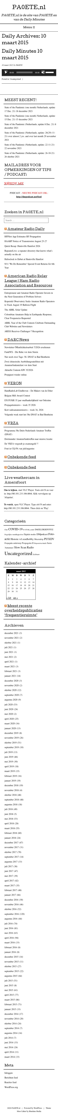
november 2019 (12, 737)
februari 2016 (11, 947)
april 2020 (9, 718)
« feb (8, 597)
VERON (14, 383)
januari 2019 (10, 780)
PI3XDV (49, 539)
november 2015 (12, 961)
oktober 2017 (11, 852)
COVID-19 (15, 529)
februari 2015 (11, 1004)
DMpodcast (42, 534)
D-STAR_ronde (28, 529)
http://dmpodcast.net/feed (29, 196)
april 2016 (9, 937)
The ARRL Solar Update (16, 309)
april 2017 (9, 880)
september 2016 (12, 913)
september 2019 (12, 747)
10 (17, 582)
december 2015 (11, 956)
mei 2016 (9, 932)
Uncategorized (15, 79)
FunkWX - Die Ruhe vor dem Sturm (21, 351)
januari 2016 (10, 952)
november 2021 (12, 637)
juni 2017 (9, 871)
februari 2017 (11, 890)
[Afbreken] (43, 72)
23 (13, 588)
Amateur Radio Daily (26, 229)
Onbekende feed (21, 457)
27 (29, 588)
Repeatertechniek (40, 543)
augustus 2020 (11, 699)
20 (29, 585)
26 (25, 588)
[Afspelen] (6, 72)
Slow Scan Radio (24, 547)
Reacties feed (10, 1082)
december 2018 (11, 785)
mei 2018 (9, 818)
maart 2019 (10, 771)
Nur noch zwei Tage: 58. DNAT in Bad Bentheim (27, 356)
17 (17, 585)
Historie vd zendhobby (22, 539)
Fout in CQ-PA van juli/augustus (19, 448)
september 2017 (12, 856)
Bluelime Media (35, 1111)
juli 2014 (9, 1037)
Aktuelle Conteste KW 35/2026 (19, 369)
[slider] (50, 72)
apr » (15, 597)
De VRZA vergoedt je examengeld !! (21, 443)
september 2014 (12, 1028)
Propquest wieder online (16, 374)
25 (21, 588)
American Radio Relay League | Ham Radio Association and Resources (28, 281)
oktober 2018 (11, 794)
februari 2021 (11, 671)
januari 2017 (10, 894)
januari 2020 (10, 728)
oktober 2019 (11, 742)
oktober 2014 (11, 1023)
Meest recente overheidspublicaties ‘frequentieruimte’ (23, 611)
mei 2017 (9, 875)
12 (25, 582)
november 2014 (12, 1018)
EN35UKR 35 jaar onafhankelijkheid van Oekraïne (28, 400)
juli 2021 (9, 647)
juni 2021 (9, 651)
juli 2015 (9, 980)
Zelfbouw (36, 554)
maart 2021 (10, 666)
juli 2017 (9, 866)
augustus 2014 (11, 1033)
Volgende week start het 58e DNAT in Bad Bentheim (29, 414)
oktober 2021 (11, 642)
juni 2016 (9, 928)
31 (17, 591)
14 (33, 582)
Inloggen (9, 1072)
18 (21, 585)
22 (9, 588)
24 (17, 588)
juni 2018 (9, 813)
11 (21, 582)
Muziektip (39, 539)
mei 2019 (9, 761)
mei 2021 (9, 656)
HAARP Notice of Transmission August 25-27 (26, 241)
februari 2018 (11, 832)
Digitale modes (30, 534)
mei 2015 (9, 990)
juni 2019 (9, 756)
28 (33, 588)
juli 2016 (9, 923)
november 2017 (12, 847)
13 (29, 582)
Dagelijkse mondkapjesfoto (14, 534)
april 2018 (9, 823)
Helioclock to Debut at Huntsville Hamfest (24, 259)
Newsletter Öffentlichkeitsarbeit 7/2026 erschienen (27, 347)
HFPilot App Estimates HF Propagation (23, 236)
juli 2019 (9, 752)
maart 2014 (10, 1056)
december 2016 (11, 899)
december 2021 (11, 633)
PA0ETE (19, 65)
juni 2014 (9, 1042)
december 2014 (11, 1013)
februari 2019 (11, 775)
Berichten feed (11, 1077)
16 (13, 585)
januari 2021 (10, 675)
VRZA (13, 423)
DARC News (18, 340)
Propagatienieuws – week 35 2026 (20, 404)
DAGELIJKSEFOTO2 (44, 529)
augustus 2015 (11, 975)
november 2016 (12, 904)
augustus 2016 (11, 918)
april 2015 (9, 994)
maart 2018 (10, 828)
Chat (6, 529)
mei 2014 (9, 1047)
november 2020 (12, 685)
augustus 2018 (11, 804)
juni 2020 (9, 709)
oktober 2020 (11, 690)
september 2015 (12, 971)
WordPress (38, 1108)
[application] (29, 72)
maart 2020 (10, 723)
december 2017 (11, 842)
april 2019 (9, 766)
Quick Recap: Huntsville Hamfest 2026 (22, 246)
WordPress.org (11, 1087)
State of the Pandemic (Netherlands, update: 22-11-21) (29, 144)
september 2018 (12, 799)
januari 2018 (10, 837)
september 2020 (12, 694)
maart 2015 (10, 999)
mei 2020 (9, 713)
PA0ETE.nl (29, 8)
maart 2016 (10, 942)
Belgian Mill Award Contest (17, 395)
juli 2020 (9, 704)
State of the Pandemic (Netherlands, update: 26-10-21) (29, 153)
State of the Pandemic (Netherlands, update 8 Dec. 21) (29, 124)
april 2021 (9, 661)
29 (9, 591)
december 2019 (11, 732)
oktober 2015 (11, 966)
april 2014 (9, 1051)
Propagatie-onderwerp (13, 543)
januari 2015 (10, 1009)
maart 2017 (10, 885)
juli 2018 (9, 809)
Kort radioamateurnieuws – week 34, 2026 (24, 409)
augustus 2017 (11, 861)
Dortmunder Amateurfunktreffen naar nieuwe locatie (28, 438)
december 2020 (11, 680)
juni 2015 (9, 985)
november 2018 (12, 790)
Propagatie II (28, 543)
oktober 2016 (11, 909)
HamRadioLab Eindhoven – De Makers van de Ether (29, 390)
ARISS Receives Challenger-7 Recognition (24, 331)
